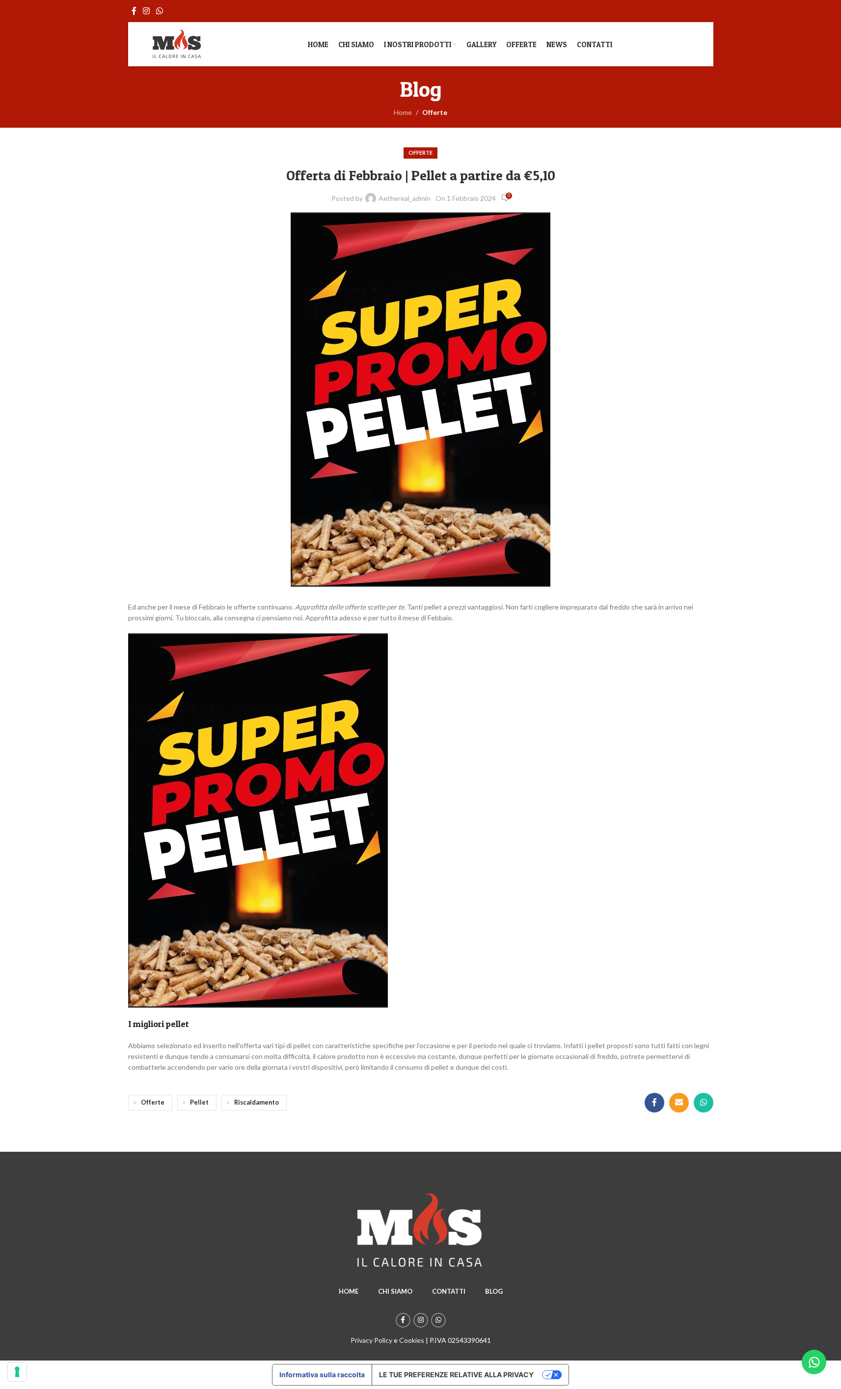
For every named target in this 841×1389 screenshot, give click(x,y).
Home (403, 112)
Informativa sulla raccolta (322, 1374)
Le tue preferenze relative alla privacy (456, 1374)
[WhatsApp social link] (159, 10)
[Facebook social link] (134, 10)
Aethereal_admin (405, 198)
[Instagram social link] (146, 10)
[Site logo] (177, 43)
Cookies (411, 1340)
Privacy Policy (371, 1340)
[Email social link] (679, 1102)
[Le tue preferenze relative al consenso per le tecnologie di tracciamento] (17, 1371)
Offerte (434, 112)
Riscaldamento (256, 1102)
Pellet (199, 1102)
